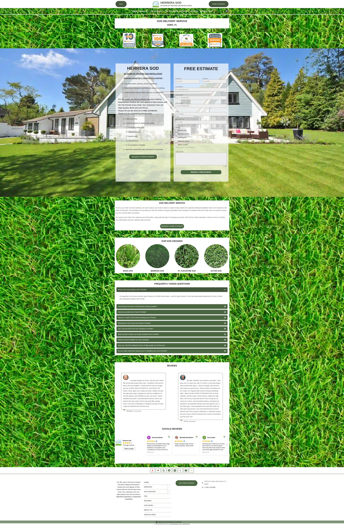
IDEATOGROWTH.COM (176, 524)
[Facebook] (169, 470)
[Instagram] (174, 470)
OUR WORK (183, 11)
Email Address (179, 86)
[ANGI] (152, 470)
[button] (145, 444)
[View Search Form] (226, 11)
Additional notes (179, 151)
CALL (121, 4)
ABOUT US (194, 11)
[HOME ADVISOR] (158, 470)
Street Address (179, 103)
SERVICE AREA (206, 11)
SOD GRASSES (150, 491)
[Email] (185, 470)
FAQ (166, 11)
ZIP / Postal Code (180, 119)
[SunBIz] (191, 470)
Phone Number (179, 95)
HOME (134, 11)
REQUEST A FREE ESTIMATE (201, 172)
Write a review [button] (129, 449)
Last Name (205, 78)
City (176, 111)
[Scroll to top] (341, 474)
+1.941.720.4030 (209, 487)
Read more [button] (178, 452)
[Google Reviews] (163, 470)
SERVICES (148, 487)
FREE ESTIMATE (218, 4)
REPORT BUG (186, 524)
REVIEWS (173, 11)
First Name (178, 78)
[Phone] (180, 470)
